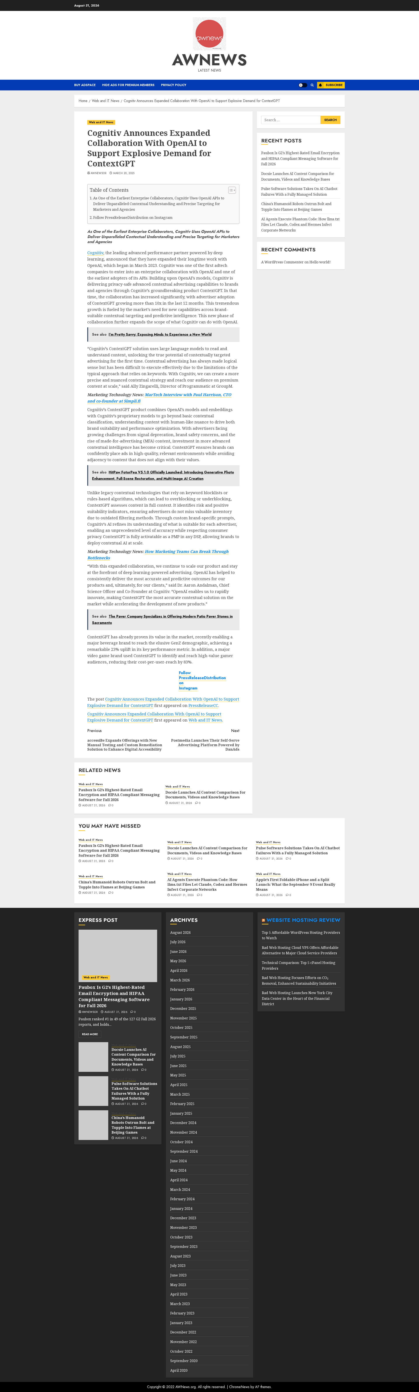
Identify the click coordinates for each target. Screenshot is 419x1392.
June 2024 (178, 1161)
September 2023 (183, 1246)
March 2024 (180, 1189)
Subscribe (334, 85)
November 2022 (183, 1341)
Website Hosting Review (303, 920)
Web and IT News (101, 122)
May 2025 (178, 1075)
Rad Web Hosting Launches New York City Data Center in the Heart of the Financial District (297, 998)
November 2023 (183, 1227)
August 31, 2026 (93, 805)
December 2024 (183, 1122)
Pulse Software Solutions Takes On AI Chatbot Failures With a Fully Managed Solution (298, 850)
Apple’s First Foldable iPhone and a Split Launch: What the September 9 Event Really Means (295, 884)
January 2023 (181, 1322)
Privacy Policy (173, 85)
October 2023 (181, 1237)
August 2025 (180, 1046)
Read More (90, 1034)
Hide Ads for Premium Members (128, 85)
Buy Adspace (85, 85)
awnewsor (98, 173)
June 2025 (178, 1065)
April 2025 (178, 1084)
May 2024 (178, 1170)
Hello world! (320, 261)
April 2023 (178, 1294)
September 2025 (183, 1037)
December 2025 (183, 1008)
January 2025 (181, 1113)
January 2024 (181, 1208)
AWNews (209, 59)
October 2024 (181, 1142)
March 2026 (180, 980)
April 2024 (178, 1180)
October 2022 (181, 1351)
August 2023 (180, 1256)
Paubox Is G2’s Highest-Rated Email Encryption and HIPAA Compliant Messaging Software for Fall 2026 (119, 795)
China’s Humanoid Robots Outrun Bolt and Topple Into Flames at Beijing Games (117, 884)
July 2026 (177, 942)
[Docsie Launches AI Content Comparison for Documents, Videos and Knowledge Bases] (93, 1057)
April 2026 (178, 970)
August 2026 (180, 932)
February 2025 (182, 1103)
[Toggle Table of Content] (230, 190)
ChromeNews (239, 1386)
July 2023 (177, 1265)
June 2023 (178, 1275)
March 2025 (180, 1094)
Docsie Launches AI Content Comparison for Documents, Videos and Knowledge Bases (205, 795)
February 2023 (182, 1313)
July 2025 (177, 1056)
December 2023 (183, 1218)
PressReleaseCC (203, 705)
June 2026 (178, 951)
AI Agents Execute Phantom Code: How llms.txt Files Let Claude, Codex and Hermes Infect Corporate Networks (300, 224)
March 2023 (180, 1303)
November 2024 (183, 1132)
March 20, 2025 (124, 173)
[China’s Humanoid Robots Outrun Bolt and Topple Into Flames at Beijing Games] (93, 1125)
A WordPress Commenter (282, 261)
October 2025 (181, 1027)
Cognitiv (95, 252)
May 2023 (178, 1284)
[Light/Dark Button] (303, 85)
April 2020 (178, 1370)
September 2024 (183, 1151)
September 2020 (183, 1360)
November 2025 (183, 1018)
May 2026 (178, 961)
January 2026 (181, 999)
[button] (312, 85)
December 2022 (183, 1332)
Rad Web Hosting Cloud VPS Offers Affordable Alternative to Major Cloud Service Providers (300, 950)
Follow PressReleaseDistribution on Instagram (132, 217)
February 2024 (182, 1199)
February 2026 (182, 989)
